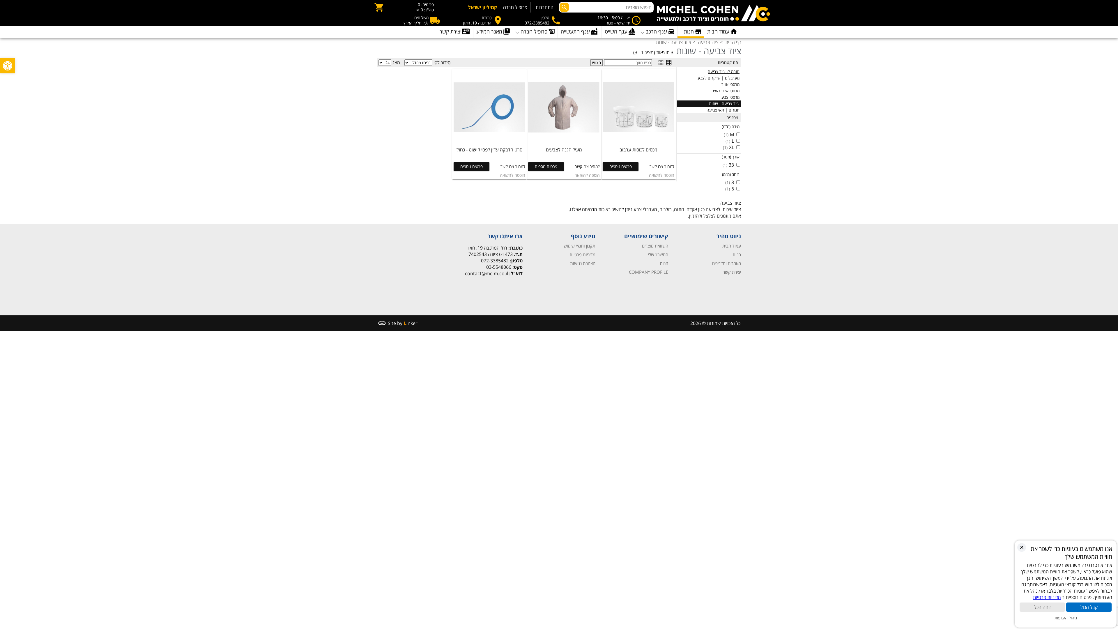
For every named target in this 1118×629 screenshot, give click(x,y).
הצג (396, 62)
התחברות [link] (544, 7)
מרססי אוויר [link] (730, 84)
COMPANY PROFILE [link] (648, 272)
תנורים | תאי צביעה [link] (723, 110)
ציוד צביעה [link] (708, 42)
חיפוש (596, 62)
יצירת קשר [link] (732, 272)
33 (731, 165)
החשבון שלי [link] (658, 254)
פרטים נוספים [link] (620, 166)
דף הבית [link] (733, 42)
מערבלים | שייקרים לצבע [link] (719, 78)
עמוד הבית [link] (731, 246)
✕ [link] (1022, 547)
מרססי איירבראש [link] (726, 90)
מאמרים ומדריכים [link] (726, 263)
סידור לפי (442, 62)
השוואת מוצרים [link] (655, 246)
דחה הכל (1042, 607)
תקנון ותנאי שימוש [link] (579, 246)
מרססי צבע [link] (730, 97)
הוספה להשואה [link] (661, 175)
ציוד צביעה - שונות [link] (724, 103)
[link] (7, 65)
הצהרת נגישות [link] (582, 263)
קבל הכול (1089, 607)
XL (731, 147)
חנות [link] (737, 254)
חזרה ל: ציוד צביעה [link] (724, 71)
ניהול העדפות (1066, 618)
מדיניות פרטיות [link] (582, 254)
